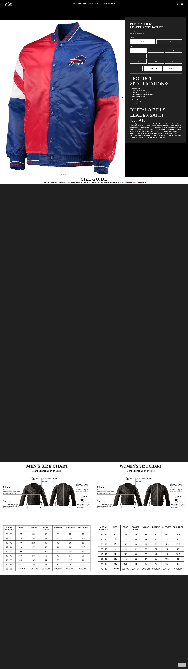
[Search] (173, 4)
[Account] (177, 4)
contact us (134, 182)
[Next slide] (123, 98)
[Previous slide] (2, 98)
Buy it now (172, 68)
